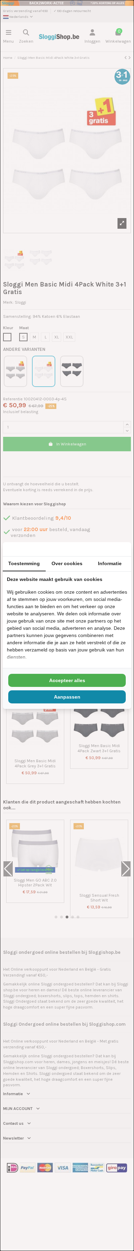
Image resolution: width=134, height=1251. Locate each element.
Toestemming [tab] (24, 563)
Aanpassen (67, 697)
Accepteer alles (67, 680)
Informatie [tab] (110, 563)
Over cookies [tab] (67, 563)
